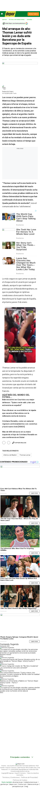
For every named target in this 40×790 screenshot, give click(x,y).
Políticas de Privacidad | (29, 777)
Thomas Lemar (24, 455)
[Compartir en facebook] (3, 442)
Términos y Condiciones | (11, 777)
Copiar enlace (20, 443)
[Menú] (2, 14)
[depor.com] (10, 14)
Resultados (33, 14)
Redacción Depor (7, 91)
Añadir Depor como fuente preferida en (15, 23)
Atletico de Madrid (9, 455)
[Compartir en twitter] (8, 442)
